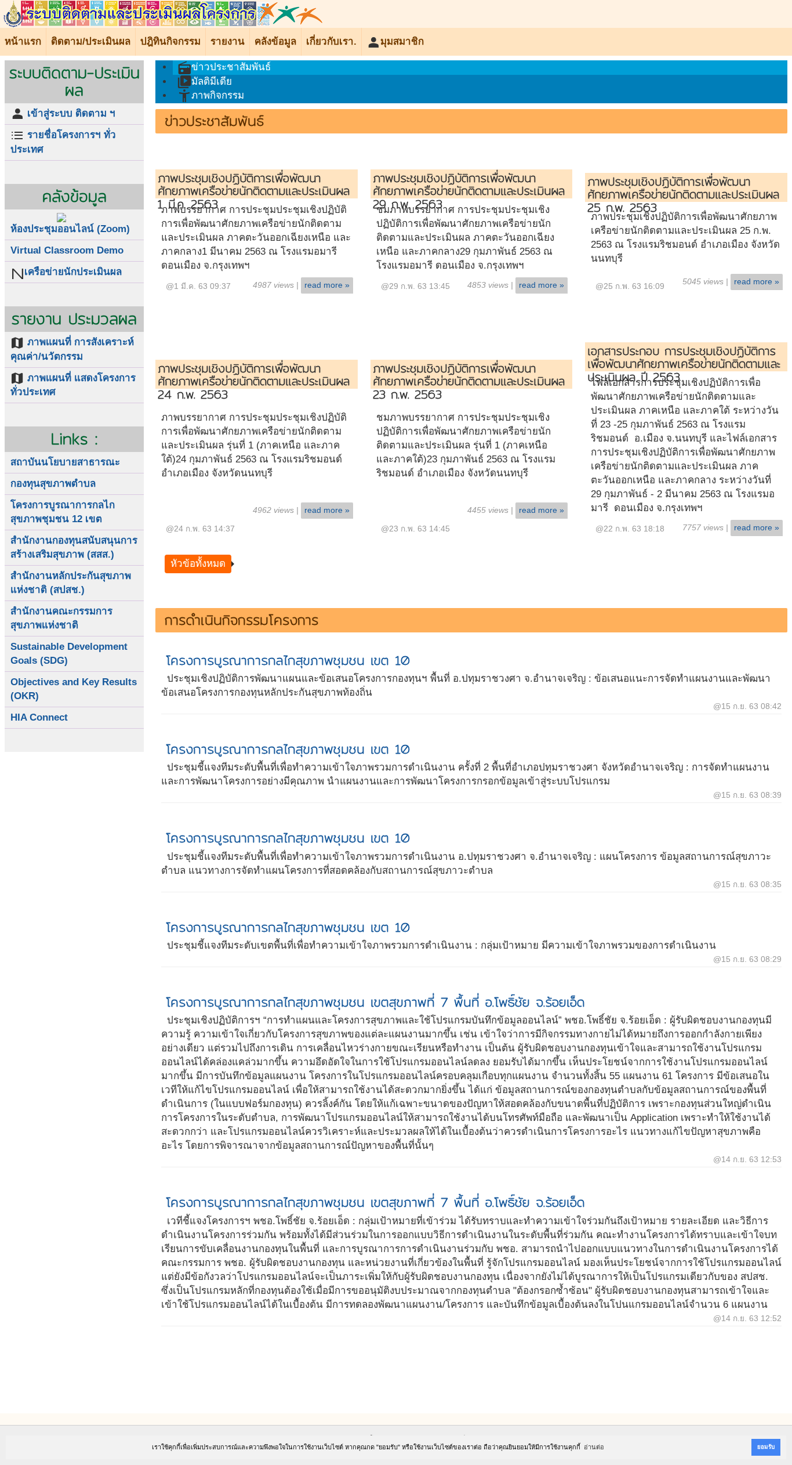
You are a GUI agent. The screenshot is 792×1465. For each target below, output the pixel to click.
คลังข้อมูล (275, 41)
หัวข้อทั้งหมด (198, 563)
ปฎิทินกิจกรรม (170, 41)
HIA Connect (39, 717)
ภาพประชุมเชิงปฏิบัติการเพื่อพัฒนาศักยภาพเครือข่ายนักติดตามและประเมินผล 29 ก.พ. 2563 (469, 191)
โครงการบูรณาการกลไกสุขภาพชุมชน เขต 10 (288, 660)
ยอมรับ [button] (766, 1447)
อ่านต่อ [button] (594, 1447)
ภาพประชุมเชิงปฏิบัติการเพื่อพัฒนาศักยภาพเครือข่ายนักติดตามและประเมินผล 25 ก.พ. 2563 (683, 194)
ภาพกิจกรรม (210, 96)
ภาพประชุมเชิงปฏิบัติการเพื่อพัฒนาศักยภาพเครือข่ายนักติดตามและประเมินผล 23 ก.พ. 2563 (469, 381)
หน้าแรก (23, 41)
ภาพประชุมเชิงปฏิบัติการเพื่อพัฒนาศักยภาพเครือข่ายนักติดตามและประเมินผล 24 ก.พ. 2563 (254, 381)
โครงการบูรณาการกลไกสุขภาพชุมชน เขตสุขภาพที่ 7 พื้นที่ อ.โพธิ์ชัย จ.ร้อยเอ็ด (375, 1002)
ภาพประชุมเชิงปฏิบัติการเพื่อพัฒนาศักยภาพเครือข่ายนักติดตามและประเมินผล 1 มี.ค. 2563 (254, 191)
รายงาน (227, 41)
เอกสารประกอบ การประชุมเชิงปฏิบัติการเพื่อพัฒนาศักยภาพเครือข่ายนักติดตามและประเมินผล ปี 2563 (683, 364)
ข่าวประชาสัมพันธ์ (224, 68)
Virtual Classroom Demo (66, 250)
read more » (327, 285)
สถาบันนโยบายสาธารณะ (65, 462)
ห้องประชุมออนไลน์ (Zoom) (70, 228)
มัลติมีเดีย (204, 82)
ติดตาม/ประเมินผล (90, 41)
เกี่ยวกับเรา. (331, 41)
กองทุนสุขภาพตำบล (53, 483)
